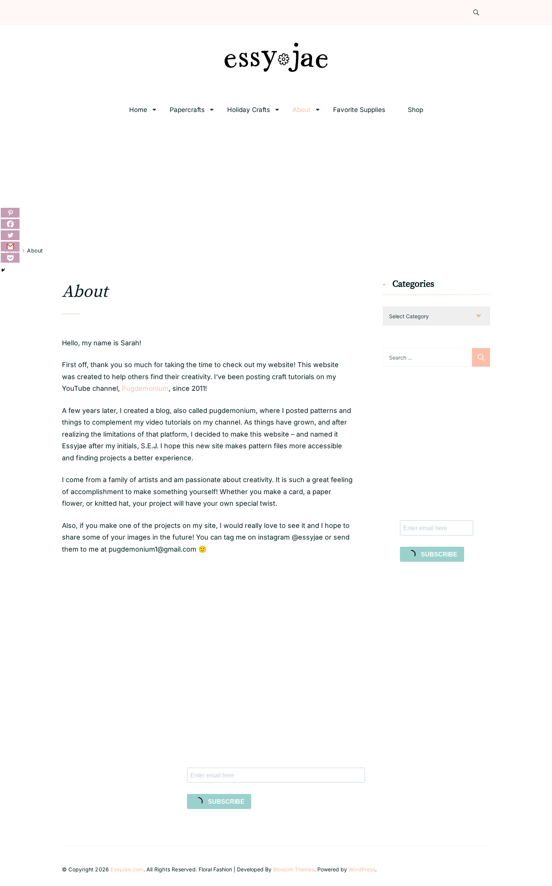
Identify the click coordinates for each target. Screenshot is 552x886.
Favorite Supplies (359, 110)
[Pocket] (10, 258)
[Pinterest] (10, 213)
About (302, 110)
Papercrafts (187, 110)
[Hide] (3, 270)
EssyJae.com (126, 869)
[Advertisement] (276, 182)
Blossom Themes (293, 869)
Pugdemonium (145, 388)
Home (138, 110)
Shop (415, 110)
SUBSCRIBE (438, 554)
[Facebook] (10, 224)
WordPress (361, 869)
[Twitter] (10, 235)
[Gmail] (10, 246)
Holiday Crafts (248, 110)
